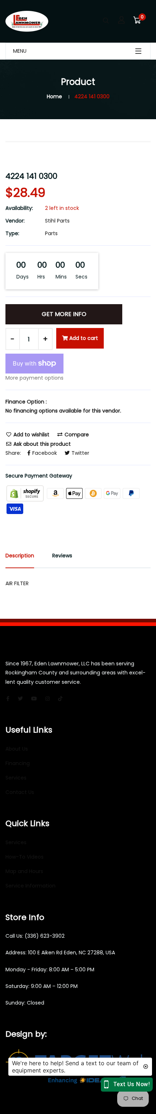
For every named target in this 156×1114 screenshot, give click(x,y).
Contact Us (19, 792)
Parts (51, 233)
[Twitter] (20, 698)
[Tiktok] (60, 698)
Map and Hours (24, 871)
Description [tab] (19, 555)
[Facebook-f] (7, 698)
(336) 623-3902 (45, 936)
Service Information (30, 885)
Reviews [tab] (62, 555)
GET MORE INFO (64, 314)
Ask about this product (41, 444)
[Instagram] (47, 698)
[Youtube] (34, 698)
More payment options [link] (34, 377)
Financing (17, 763)
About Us (16, 748)
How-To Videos (24, 856)
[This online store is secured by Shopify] (25, 493)
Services (15, 777)
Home (54, 96)
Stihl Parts (57, 220)
